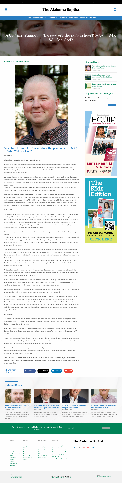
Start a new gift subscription (58, 448)
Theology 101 (26, 455)
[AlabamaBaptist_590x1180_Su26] (101, 143)
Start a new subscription (58, 444)
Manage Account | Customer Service (60, 458)
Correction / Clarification (44, 455)
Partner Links (13, 457)
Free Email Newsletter (88, 17)
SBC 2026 (28, 17)
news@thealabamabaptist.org (104, 476)
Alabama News (26, 450)
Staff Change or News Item (44, 446)
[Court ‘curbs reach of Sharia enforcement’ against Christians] (88, 77)
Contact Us (12, 446)
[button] (115, 10)
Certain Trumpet (24, 61)
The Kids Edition (39, 17)
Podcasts (25, 452)
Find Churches (13, 463)
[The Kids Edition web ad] (101, 210)
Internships (12, 461)
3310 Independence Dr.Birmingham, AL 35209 (16, 476)
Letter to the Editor (42, 448)
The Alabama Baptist (10, 2)
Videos (25, 459)
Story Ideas (40, 444)
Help (67, 477)
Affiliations (12, 455)
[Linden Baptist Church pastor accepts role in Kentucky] (88, 86)
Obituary (40, 453)
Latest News (52, 17)
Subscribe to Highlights (57, 457)
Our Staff (12, 452)
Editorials (25, 448)
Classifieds (73, 17)
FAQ (70, 477)
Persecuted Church (27, 457)
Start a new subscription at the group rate (61, 452)
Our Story (12, 450)
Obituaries (25, 453)
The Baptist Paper (24, 2)
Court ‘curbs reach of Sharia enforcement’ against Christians (102, 76)
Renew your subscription (58, 446)
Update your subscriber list (58, 455)
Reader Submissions (43, 450)
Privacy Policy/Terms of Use (57, 477)
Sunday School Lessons (29, 446)
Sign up (112, 105)
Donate (11, 448)
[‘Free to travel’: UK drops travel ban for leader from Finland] (88, 68)
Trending (63, 17)
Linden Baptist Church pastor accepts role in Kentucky (104, 85)
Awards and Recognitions (16, 453)
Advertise (12, 459)
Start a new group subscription (59, 450)
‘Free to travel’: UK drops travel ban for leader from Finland (104, 67)
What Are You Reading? (43, 452)
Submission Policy (42, 457)
